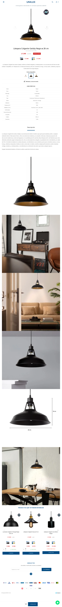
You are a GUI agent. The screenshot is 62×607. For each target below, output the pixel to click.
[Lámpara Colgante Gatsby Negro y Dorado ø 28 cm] (36, 75)
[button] (46, 27)
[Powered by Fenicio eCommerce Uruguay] (58, 593)
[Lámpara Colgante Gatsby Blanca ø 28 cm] (25, 75)
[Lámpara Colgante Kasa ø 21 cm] (31, 520)
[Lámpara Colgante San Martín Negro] (51, 520)
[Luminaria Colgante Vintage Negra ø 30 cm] (11, 520)
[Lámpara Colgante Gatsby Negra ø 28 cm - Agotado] (31, 75)
